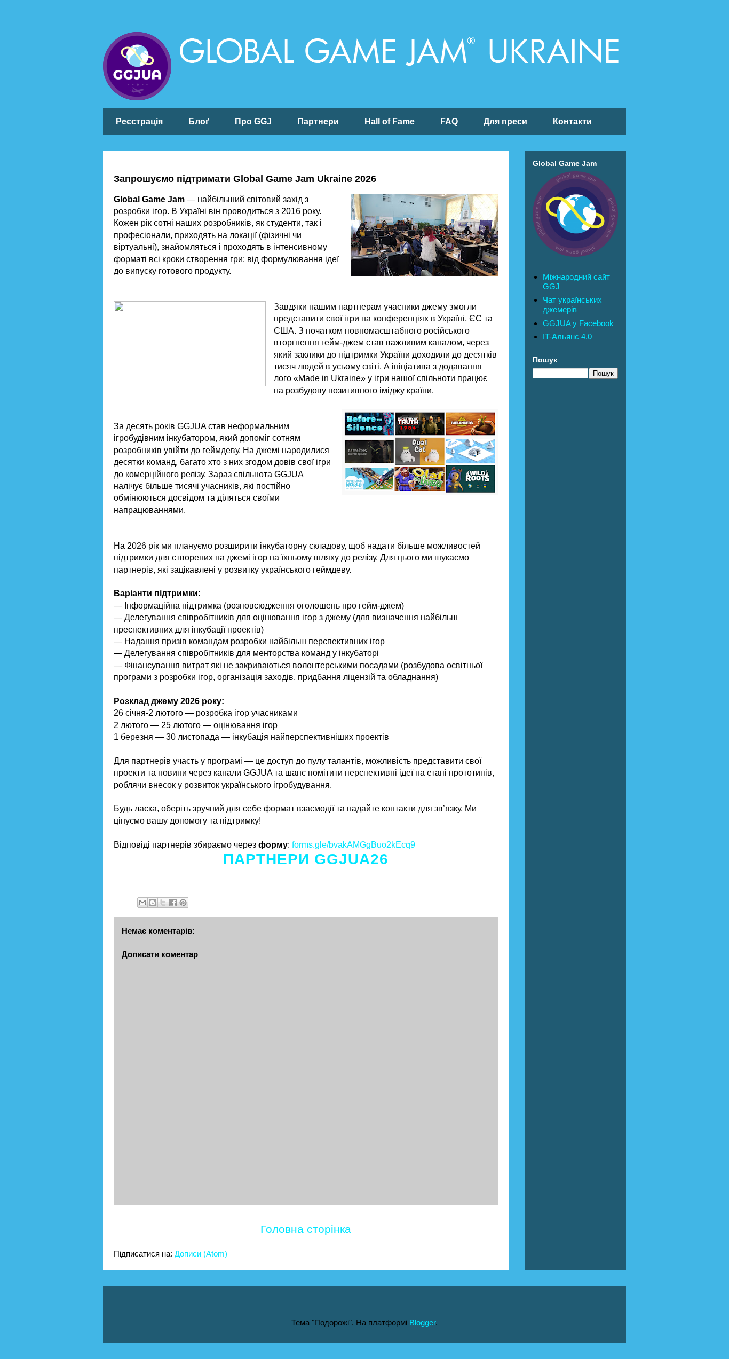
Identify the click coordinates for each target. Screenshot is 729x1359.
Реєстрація (139, 121)
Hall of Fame (389, 121)
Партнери (318, 121)
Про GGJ (253, 121)
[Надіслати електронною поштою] (142, 902)
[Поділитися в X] (162, 902)
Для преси (505, 121)
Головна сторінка (305, 1229)
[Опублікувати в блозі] (152, 902)
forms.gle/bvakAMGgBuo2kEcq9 (353, 844)
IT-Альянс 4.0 (567, 336)
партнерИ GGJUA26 (306, 859)
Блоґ (198, 121)
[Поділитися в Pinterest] (183, 902)
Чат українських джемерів (572, 304)
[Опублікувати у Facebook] (173, 902)
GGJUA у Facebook (578, 323)
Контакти (572, 121)
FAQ (449, 121)
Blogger (422, 1322)
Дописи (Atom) (201, 1253)
